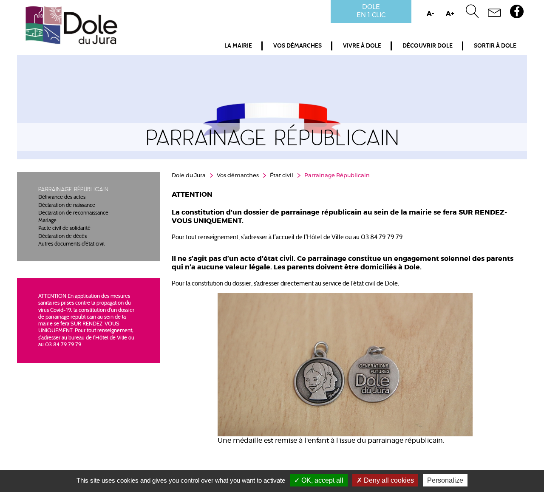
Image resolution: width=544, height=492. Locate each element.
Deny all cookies (388, 480)
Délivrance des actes (61, 198)
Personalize (445, 480)
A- (430, 14)
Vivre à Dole (362, 46)
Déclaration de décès (62, 237)
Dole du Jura (189, 175)
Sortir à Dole (495, 46)
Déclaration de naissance (66, 206)
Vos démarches (297, 46)
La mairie (238, 46)
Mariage (47, 221)
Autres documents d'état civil (71, 244)
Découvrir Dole (427, 46)
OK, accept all (321, 480)
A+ (450, 14)
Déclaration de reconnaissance (73, 213)
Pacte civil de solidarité (64, 229)
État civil (281, 175)
